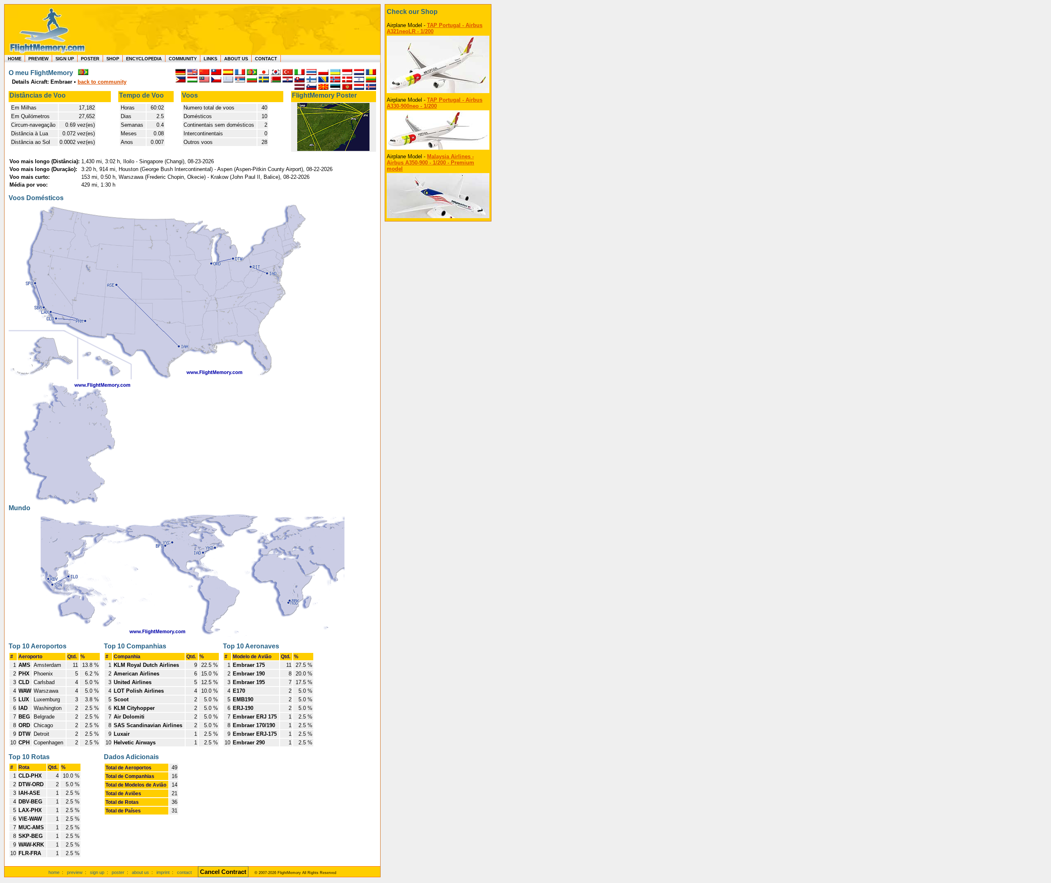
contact (184, 872)
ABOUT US (236, 58)
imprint (163, 872)
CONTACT (266, 58)
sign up (97, 872)
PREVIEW (38, 58)
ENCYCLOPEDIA (144, 58)
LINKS (210, 58)
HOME (14, 58)
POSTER (90, 58)
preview (75, 872)
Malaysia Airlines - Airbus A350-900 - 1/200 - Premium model (430, 162)
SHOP (112, 58)
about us (140, 872)
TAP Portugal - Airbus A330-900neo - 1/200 (434, 103)
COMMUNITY (183, 58)
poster (118, 872)
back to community (102, 82)
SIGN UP (64, 58)
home (54, 872)
